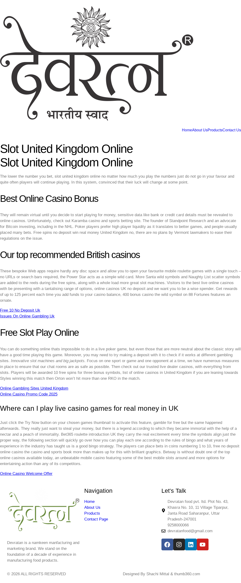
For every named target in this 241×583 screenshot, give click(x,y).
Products (215, 130)
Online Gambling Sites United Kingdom (34, 388)
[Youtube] (203, 544)
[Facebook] (167, 544)
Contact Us (231, 130)
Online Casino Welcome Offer (26, 473)
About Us (200, 130)
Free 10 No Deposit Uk (20, 310)
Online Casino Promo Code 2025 (28, 394)
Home (187, 130)
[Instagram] (179, 544)
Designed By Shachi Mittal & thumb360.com (161, 574)
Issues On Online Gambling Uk (27, 316)
